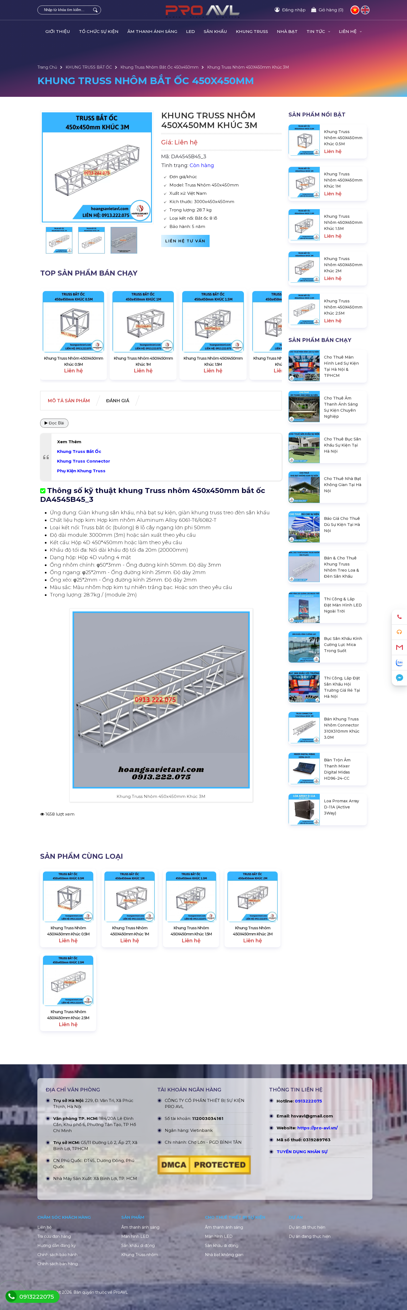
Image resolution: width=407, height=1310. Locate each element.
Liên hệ (44, 1227)
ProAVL (120, 1292)
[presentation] (49, 334)
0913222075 (308, 1101)
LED (190, 31)
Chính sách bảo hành (57, 1254)
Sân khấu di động (138, 1245)
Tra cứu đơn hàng (54, 1236)
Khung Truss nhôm (139, 1254)
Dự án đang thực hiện (310, 1236)
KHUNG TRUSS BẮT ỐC (89, 67)
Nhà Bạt (287, 31)
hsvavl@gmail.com (312, 1116)
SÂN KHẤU (215, 31)
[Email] (399, 647)
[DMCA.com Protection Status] (204, 1166)
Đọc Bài (56, 423)
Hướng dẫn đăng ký (56, 1245)
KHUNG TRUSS (252, 31)
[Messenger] (399, 678)
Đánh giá (117, 400)
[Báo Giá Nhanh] (399, 632)
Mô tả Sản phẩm (69, 400)
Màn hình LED (135, 1236)
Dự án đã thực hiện (307, 1227)
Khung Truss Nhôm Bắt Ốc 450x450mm (159, 67)
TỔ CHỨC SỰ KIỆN (99, 31)
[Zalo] (399, 662)
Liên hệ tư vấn (185, 240)
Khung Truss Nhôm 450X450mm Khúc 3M (248, 67)
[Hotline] (399, 617)
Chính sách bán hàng (57, 1263)
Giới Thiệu (57, 31)
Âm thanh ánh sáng (140, 1227)
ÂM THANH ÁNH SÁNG (152, 31)
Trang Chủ (47, 67)
